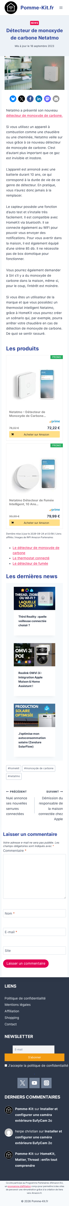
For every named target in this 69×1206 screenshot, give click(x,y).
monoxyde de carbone (38, 768)
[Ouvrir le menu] (60, 8)
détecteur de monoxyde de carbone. (34, 115)
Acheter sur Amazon (36, 434)
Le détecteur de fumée (30, 563)
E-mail (11, 932)
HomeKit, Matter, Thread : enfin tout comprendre (36, 1159)
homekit (13, 768)
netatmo (14, 776)
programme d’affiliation (19, 1186)
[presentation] (34, 598)
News (34, 22)
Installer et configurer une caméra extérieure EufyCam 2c (36, 1114)
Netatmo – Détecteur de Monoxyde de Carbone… (27, 414)
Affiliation (12, 1011)
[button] (13, 98)
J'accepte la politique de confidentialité (38, 1065)
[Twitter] (22, 1083)
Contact (11, 1024)
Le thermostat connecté (31, 558)
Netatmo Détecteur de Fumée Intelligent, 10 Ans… (31, 502)
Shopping (12, 1018)
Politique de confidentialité (25, 998)
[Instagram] (46, 1083)
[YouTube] (34, 1083)
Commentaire (14, 851)
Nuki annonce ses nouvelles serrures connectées (16, 803)
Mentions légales (18, 1005)
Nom (10, 913)
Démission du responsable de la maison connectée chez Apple (51, 805)
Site (8, 951)
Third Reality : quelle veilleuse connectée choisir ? (32, 621)
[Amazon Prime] (54, 421)
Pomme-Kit (24, 1109)
